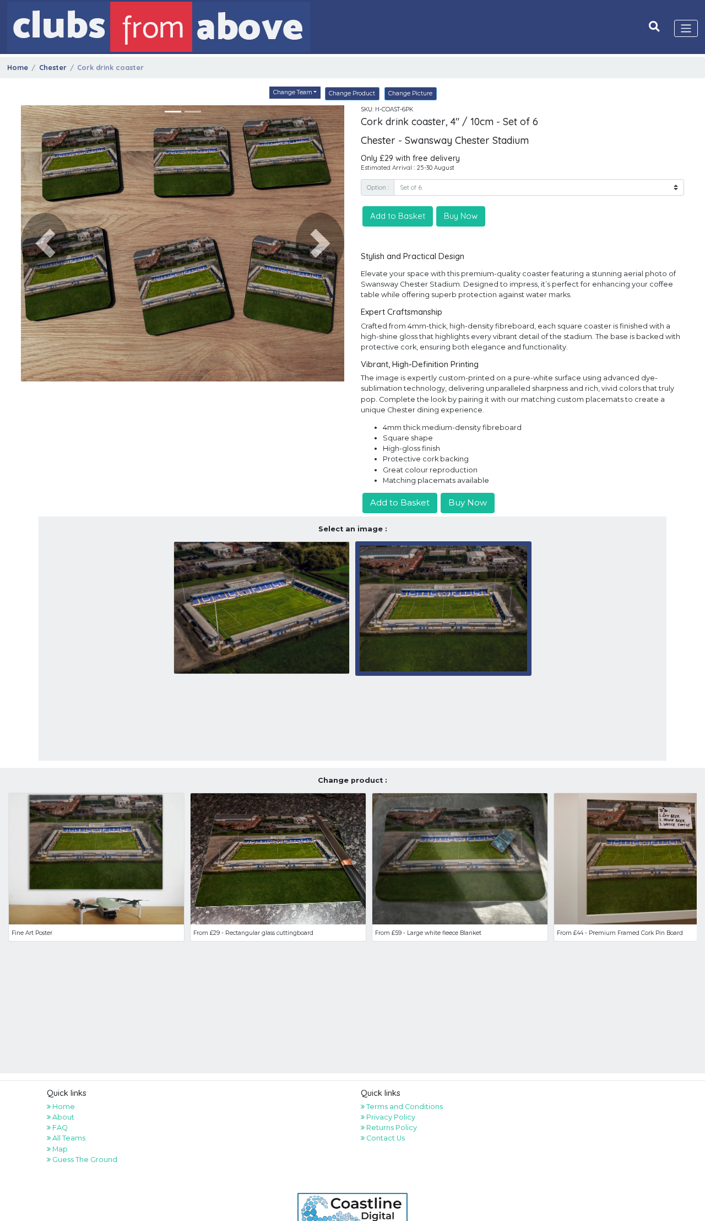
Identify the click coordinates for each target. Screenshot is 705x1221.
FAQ (59, 1127)
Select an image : (352, 529)
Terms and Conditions (404, 1106)
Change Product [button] (352, 93)
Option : (378, 187)
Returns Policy (391, 1127)
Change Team (292, 92)
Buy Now (461, 216)
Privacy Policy (390, 1117)
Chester (53, 67)
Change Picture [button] (410, 93)
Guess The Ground (84, 1159)
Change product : (352, 780)
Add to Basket (397, 216)
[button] (45, 243)
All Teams (68, 1138)
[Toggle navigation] (686, 28)
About (62, 1117)
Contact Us (385, 1138)
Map (59, 1149)
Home (17, 67)
